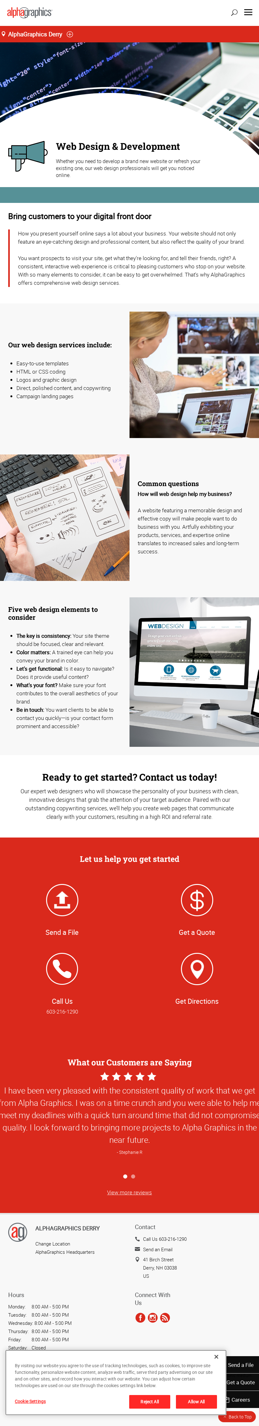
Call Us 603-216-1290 (165, 1239)
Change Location (52, 1243)
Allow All (196, 1402)
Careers (241, 1399)
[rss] (165, 1318)
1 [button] (125, 1176)
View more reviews (129, 1192)
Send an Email (157, 1249)
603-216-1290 (62, 1011)
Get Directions (197, 1001)
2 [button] (133, 1176)
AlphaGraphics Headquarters (65, 1252)
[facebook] (140, 1318)
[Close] (216, 1357)
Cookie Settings (30, 1401)
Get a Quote (240, 1382)
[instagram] (152, 1318)
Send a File (241, 1364)
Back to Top (240, 1417)
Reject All (150, 1402)
